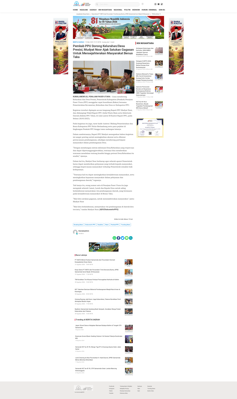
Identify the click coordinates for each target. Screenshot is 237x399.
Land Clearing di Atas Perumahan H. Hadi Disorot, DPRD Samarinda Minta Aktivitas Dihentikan (97, 359)
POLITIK (127, 10)
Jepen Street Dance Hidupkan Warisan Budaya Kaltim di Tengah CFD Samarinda (98, 326)
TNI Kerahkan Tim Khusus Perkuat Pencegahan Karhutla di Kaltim (157, 14)
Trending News (151, 388)
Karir (139, 391)
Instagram (111, 388)
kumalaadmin (84, 231)
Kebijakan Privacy (124, 388)
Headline (100, 225)
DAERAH (93, 10)
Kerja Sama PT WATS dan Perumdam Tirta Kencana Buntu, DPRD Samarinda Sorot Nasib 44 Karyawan (108, 14)
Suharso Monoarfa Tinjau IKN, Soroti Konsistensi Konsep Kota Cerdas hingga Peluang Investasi (144, 77)
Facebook (111, 386)
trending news (125, 225)
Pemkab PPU (115, 225)
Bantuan (140, 386)
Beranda (149, 386)
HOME (75, 10)
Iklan (139, 388)
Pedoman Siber (124, 393)
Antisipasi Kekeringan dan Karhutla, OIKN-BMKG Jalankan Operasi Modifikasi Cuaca (144, 51)
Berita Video (150, 391)
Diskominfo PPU (90, 225)
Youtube (111, 393)
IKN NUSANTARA (105, 10)
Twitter (111, 391)
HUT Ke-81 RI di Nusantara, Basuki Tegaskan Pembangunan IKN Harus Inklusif (144, 105)
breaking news (78, 225)
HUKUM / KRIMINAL (149, 10)
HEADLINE (84, 10)
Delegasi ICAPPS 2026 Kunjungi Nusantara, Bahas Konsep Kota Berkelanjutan (143, 64)
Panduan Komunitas (125, 391)
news (107, 225)
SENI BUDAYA (164, 10)
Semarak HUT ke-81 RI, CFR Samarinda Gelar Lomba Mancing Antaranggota (96, 369)
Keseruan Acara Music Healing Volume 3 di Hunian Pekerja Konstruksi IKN (98, 337)
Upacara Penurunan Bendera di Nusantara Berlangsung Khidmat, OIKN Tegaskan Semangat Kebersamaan (145, 91)
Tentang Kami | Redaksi (126, 386)
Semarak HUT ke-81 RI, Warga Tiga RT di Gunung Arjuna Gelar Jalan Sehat (98, 348)
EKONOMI (136, 10)
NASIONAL (118, 10)
